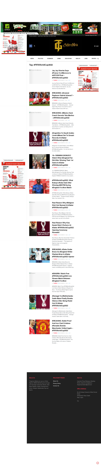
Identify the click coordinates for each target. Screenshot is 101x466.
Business (50, 58)
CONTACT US (38, 34)
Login (97, 46)
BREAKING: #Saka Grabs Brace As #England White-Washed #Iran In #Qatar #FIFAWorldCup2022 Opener (63, 253)
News (32, 58)
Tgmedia (55, 80)
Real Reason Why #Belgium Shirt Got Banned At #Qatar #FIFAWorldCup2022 (63, 205)
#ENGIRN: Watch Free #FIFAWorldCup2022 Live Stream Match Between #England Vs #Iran (62, 277)
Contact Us (56, 386)
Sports (94, 58)
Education (68, 58)
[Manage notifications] (97, 463)
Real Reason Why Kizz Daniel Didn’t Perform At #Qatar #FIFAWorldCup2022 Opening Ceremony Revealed (63, 227)
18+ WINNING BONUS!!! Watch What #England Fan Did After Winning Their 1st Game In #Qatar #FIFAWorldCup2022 (62, 160)
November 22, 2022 (63, 142)
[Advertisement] (47, 11)
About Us (55, 381)
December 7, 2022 (63, 100)
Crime (59, 58)
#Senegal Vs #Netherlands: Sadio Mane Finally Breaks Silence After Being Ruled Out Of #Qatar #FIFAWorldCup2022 (62, 301)
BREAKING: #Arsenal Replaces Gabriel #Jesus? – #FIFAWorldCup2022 (63, 95)
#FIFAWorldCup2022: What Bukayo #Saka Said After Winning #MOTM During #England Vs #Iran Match (62, 184)
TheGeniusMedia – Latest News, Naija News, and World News (42, 36)
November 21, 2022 (63, 234)
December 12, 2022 (63, 80)
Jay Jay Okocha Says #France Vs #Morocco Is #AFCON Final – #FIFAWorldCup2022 (61, 74)
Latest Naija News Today (47, 34)
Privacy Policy (57, 34)
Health (78, 58)
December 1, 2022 (63, 120)
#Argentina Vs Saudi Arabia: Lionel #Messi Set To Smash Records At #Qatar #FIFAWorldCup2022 (63, 136)
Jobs (85, 58)
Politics (40, 58)
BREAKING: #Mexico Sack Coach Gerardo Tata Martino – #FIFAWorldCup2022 (63, 115)
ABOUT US (31, 34)
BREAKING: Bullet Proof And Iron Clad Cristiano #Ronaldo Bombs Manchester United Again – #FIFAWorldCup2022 (62, 325)
